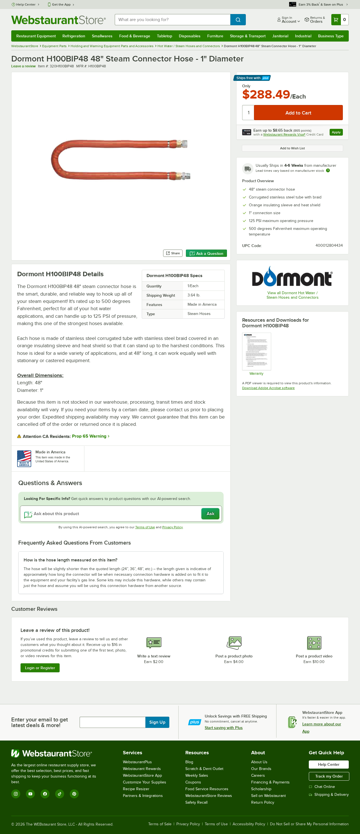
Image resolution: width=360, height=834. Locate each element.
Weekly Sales (196, 775)
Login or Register (40, 668)
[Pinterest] (74, 793)
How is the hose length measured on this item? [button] (70, 560)
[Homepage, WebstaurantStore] (58, 19)
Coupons (193, 782)
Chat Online (324, 787)
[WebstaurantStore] (57, 753)
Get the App (61, 4)
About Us (259, 762)
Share (175, 253)
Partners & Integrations (143, 796)
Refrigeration (73, 36)
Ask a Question (209, 253)
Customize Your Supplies (144, 782)
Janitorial (280, 36)
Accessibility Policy (249, 824)
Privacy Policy (172, 527)
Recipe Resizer (136, 789)
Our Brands (261, 769)
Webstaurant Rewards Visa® (284, 134)
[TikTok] (59, 793)
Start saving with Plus (224, 727)
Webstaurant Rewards (142, 769)
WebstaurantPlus (137, 762)
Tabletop (164, 36)
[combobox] (172, 19)
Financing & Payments (270, 782)
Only (246, 86)
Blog (189, 762)
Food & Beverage (134, 36)
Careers (258, 775)
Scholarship (261, 789)
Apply (337, 133)
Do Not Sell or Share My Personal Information (309, 824)
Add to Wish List (292, 148)
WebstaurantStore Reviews (208, 796)
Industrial (303, 36)
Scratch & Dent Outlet (204, 769)
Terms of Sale (160, 824)
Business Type (331, 36)
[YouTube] (30, 793)
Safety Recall (196, 802)
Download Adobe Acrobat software (268, 388)
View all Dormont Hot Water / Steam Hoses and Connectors (293, 295)
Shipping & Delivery (331, 794)
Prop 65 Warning (89, 436)
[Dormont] (292, 276)
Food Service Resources (206, 789)
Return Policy (262, 802)
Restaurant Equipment (36, 36)
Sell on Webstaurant (268, 796)
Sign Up (157, 722)
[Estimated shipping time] (328, 170)
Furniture (215, 36)
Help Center (26, 4)
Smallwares (102, 36)
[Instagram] (15, 793)
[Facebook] (45, 793)
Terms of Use (145, 527)
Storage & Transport (248, 36)
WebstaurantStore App (142, 775)
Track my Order (329, 776)
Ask (210, 513)
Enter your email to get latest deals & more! (39, 722)
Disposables (190, 36)
